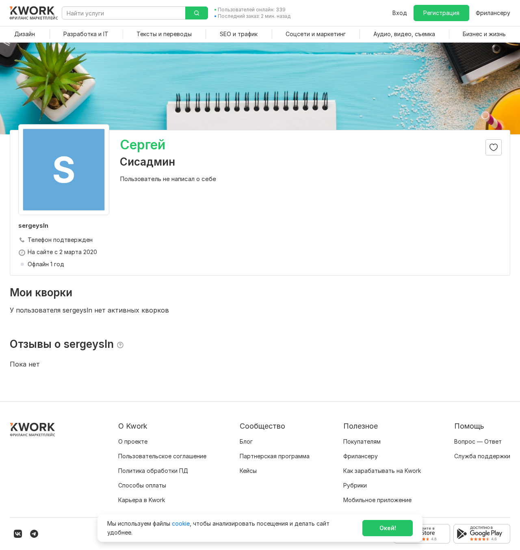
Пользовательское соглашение (162, 456)
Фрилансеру (493, 12)
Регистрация (441, 12)
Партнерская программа (275, 456)
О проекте (132, 441)
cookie (181, 523)
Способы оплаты (142, 485)
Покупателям (362, 441)
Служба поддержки (482, 456)
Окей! (387, 527)
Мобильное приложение (377, 499)
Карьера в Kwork (141, 499)
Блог (246, 441)
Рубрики (355, 485)
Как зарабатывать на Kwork (382, 470)
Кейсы (248, 470)
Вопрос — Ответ (478, 441)
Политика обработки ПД (153, 470)
